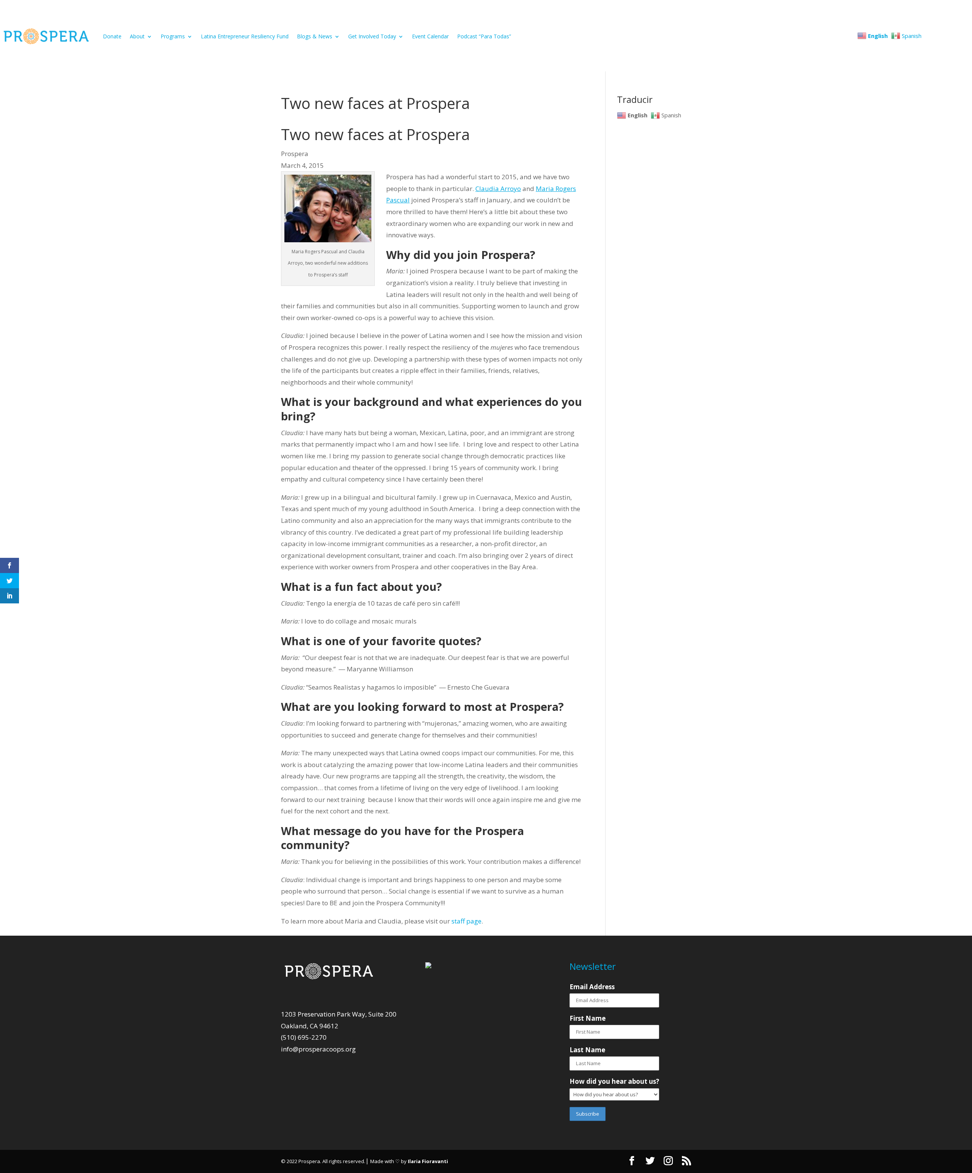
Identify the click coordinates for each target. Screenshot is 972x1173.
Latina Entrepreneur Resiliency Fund (245, 36)
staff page (466, 921)
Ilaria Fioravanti (428, 1161)
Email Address (592, 986)
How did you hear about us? (614, 1081)
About (137, 36)
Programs (173, 36)
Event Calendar (430, 36)
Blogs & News (314, 36)
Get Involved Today (372, 36)
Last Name (587, 1049)
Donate (112, 36)
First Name (588, 1018)
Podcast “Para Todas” (484, 36)
